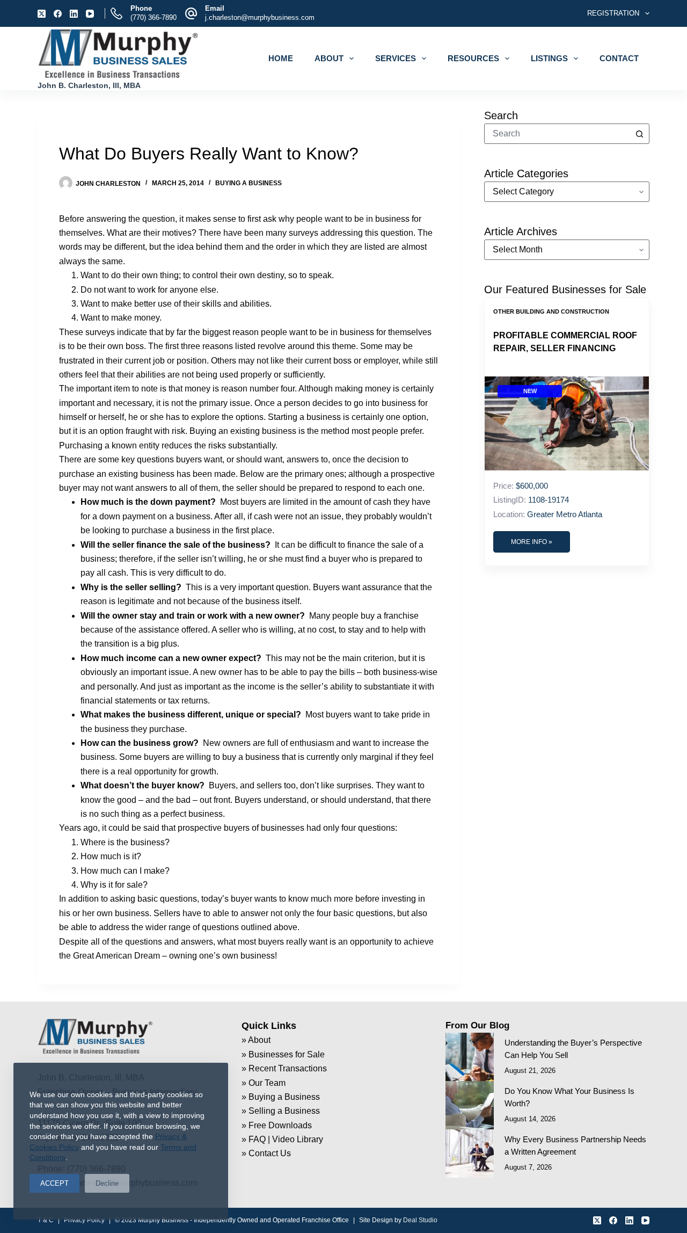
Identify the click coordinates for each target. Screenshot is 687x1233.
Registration (613, 13)
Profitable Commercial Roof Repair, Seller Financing (565, 342)
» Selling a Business (281, 1110)
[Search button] (639, 133)
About (329, 58)
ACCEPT (54, 1183)
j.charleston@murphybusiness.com (260, 17)
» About (256, 1040)
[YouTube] (90, 14)
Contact (619, 58)
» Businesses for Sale (283, 1054)
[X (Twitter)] (42, 14)
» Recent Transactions (284, 1068)
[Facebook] (58, 14)
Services (395, 58)
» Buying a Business (281, 1096)
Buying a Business (248, 183)
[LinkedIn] (74, 14)
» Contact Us (266, 1153)
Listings (549, 58)
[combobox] (557, 134)
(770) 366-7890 (153, 17)
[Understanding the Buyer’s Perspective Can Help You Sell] (469, 1057)
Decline (107, 1183)
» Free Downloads (277, 1125)
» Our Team (264, 1082)
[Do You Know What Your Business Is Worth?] (469, 1105)
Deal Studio (420, 1220)
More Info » (531, 542)
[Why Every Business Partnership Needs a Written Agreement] (469, 1153)
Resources (473, 58)
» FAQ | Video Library (282, 1139)
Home (280, 58)
